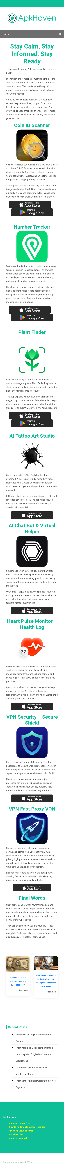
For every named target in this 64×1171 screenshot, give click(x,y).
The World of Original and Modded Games (33, 1037)
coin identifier (16, 1134)
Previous (1, 981)
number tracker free (19, 1123)
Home (6, 34)
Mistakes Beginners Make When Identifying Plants (32, 1070)
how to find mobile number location (27, 1127)
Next (62, 981)
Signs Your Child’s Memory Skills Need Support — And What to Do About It (46, 983)
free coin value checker (21, 1130)
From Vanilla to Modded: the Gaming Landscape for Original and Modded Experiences (18, 980)
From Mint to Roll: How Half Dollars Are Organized (36, 1084)
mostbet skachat (18, 1138)
